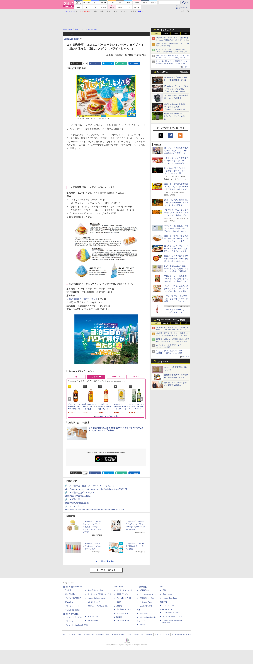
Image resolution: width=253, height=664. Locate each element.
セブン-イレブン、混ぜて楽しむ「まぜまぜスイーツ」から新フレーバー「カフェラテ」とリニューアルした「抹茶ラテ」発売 (176, 301)
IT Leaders (69, 602)
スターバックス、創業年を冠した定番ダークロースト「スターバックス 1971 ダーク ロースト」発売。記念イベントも (176, 205)
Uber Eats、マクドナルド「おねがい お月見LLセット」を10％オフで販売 (174, 170)
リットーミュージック (124, 590)
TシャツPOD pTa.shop (171, 613)
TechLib (142, 624)
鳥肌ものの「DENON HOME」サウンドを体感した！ (175, 116)
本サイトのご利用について (71, 634)
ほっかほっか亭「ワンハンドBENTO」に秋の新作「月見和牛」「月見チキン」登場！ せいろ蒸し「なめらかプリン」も (177, 251)
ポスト (77, 63)
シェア (96, 63)
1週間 (176, 34)
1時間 (156, 34)
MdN (138, 610)
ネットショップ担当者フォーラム (99, 594)
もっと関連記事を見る (105, 561)
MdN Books (144, 613)
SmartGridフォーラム (95, 590)
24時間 (165, 34)
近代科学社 (118, 617)
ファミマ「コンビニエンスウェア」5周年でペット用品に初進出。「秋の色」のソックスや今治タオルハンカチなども (176, 231)
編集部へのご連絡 (118, 634)
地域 (132, 11)
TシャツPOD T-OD (124, 598)
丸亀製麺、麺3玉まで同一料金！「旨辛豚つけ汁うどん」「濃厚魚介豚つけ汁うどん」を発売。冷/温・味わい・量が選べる (172, 40)
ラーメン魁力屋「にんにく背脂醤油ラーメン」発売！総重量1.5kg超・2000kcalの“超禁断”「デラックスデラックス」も (172, 63)
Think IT (68, 590)
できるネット (70, 621)
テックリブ (141, 621)
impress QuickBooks (170, 598)
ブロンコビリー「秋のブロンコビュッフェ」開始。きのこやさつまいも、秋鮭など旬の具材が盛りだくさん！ (172, 57)
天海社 (165, 590)
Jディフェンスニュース (148, 594)
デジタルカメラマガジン (74, 617)
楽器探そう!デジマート (125, 594)
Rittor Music (118, 587)
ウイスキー (96, 377)
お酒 (115, 11)
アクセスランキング (165, 30)
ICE (161, 587)
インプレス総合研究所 (73, 598)
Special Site (162, 72)
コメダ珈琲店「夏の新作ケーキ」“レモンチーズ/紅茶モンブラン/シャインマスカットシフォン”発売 (92, 526)
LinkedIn (136, 63)
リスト (85, 63)
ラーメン (116, 377)
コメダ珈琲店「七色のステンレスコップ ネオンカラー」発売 (92, 546)
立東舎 (119, 602)
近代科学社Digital (123, 620)
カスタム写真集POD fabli (172, 616)
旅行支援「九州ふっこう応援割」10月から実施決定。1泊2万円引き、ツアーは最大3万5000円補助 (172, 341)
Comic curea (167, 594)
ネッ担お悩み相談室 (72, 610)
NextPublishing (93, 620)
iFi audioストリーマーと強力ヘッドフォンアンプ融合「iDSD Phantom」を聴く (176, 88)
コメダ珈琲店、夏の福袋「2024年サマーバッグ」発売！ (134, 546)
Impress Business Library (97, 598)
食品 (101, 11)
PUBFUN (163, 602)
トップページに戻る (106, 570)
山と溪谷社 (118, 606)
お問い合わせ (89, 634)
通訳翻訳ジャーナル (147, 598)
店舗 (95, 11)
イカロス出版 (142, 587)
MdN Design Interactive (148, 617)
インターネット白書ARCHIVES (76, 625)
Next (142, 399)
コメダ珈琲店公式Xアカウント (83, 299)
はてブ (110, 63)
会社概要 (149, 634)
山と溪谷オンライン (124, 609)
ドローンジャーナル (72, 606)
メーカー (124, 11)
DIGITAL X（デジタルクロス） (98, 606)
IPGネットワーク (166, 609)
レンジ (135, 377)
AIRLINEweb (144, 590)
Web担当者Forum (71, 594)
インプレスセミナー (95, 602)
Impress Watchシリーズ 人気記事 (171, 320)
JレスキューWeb (146, 602)
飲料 (108, 11)
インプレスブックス (95, 616)
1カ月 (185, 34)
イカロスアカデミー (147, 606)
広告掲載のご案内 (102, 634)
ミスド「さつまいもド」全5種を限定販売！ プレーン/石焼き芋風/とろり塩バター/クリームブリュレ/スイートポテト (172, 52)
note (123, 63)
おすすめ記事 (162, 361)
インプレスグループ (162, 634)
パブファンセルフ (169, 605)
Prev (70, 399)
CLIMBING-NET (122, 613)
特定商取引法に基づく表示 (181, 634)
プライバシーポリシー (135, 634)
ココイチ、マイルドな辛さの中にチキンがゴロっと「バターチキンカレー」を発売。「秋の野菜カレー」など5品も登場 (176, 241)
